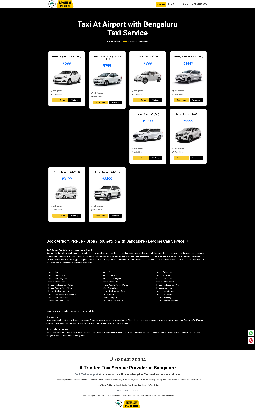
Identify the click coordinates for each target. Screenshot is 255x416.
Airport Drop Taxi (110, 275)
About (185, 4)
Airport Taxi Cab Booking (166, 294)
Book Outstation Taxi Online (126, 385)
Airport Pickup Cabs (56, 275)
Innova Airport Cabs (56, 282)
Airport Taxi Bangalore (57, 278)
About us (131, 396)
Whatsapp (74, 100)
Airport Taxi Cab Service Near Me (62, 294)
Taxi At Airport (109, 294)
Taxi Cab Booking (163, 297)
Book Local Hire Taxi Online (148, 385)
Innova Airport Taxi (164, 278)
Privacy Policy (150, 396)
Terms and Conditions (165, 396)
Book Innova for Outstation (127, 390)
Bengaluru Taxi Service (193, 320)
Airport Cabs (108, 272)
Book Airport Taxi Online (106, 385)
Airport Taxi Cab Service (58, 297)
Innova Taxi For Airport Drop (168, 285)
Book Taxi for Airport (86, 374)
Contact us (140, 396)
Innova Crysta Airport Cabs (114, 291)
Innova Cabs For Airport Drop (60, 288)
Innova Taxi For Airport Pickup (60, 285)
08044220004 (122, 323)
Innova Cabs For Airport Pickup (115, 285)
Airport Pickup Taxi (164, 272)
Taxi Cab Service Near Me (167, 301)
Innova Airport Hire (110, 282)
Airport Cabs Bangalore (112, 278)
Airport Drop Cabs (163, 275)
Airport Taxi (53, 272)
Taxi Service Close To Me (113, 301)
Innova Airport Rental (165, 282)
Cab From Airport (110, 297)
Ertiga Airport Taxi (110, 288)
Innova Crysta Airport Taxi (59, 291)
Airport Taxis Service (165, 291)
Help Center (174, 4)
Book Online (60, 100)
